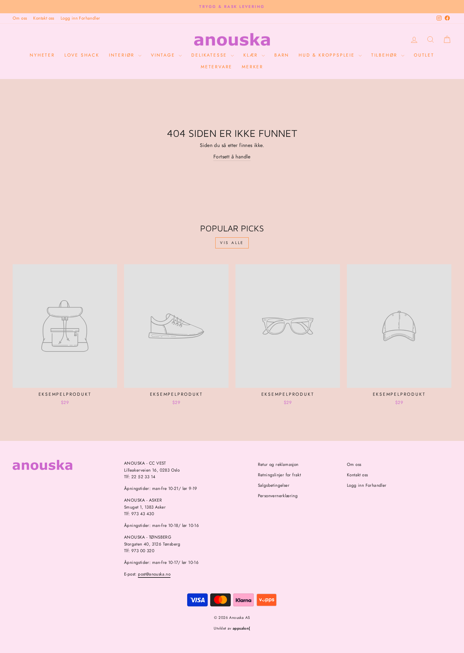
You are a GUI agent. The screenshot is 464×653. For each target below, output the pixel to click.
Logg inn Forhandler (80, 18)
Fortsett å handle (232, 156)
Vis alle (232, 243)
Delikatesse (210, 55)
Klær (251, 55)
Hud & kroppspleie (328, 55)
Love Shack (81, 55)
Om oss (20, 18)
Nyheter (42, 55)
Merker (252, 67)
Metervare (216, 67)
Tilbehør (385, 55)
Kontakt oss (43, 18)
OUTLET (424, 55)
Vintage (164, 55)
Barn (281, 55)
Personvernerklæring (278, 495)
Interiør (123, 55)
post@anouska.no (154, 574)
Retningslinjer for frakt (279, 475)
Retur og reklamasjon (278, 464)
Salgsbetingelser (273, 485)
